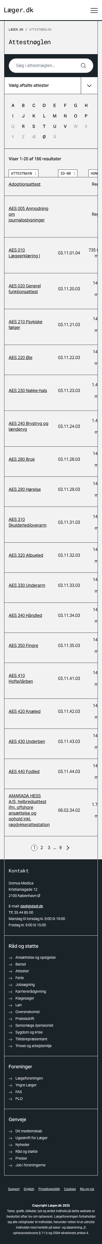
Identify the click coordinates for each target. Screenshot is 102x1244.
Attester (22, 971)
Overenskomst (27, 1011)
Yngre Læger (26, 1085)
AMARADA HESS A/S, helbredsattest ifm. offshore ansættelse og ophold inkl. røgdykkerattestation (29, 810)
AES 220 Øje (20, 357)
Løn (18, 1005)
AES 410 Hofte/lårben (21, 678)
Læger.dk (16, 29)
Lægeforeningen (29, 1078)
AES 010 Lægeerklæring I (24, 253)
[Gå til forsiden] (18, 10)
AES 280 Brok (22, 459)
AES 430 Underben (27, 741)
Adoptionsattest (25, 184)
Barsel (20, 964)
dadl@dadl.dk (31, 906)
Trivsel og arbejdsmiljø (33, 1045)
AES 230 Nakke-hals (28, 390)
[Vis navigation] (94, 10)
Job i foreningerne (30, 1165)
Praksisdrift (24, 1018)
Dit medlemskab (28, 1131)
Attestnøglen (40, 29)
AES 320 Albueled (26, 555)
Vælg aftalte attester (29, 85)
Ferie (19, 977)
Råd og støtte (26, 1151)
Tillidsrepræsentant (31, 1039)
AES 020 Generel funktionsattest (25, 288)
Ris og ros (87, 1189)
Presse (21, 1158)
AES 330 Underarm (27, 585)
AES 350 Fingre (23, 645)
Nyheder (22, 1144)
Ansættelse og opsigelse (35, 957)
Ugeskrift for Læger (31, 1137)
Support (14, 1189)
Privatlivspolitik (49, 1189)
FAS (18, 1091)
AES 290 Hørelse (25, 489)
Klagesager (24, 998)
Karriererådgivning (30, 991)
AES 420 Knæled (25, 711)
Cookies (70, 1189)
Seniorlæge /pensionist (34, 1025)
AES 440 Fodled (24, 771)
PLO (19, 1098)
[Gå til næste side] (68, 848)
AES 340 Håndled (25, 615)
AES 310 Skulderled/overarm (28, 522)
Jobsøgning (25, 984)
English (29, 1189)
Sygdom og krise (29, 1032)
